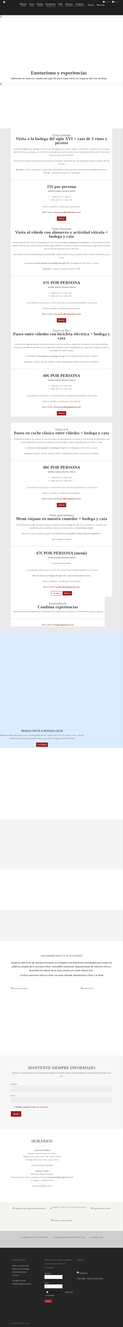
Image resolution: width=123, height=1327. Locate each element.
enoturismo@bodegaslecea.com (67, 212)
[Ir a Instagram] (105, 2)
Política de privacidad (95, 1278)
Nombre (14, 1084)
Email (13, 1095)
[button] (61, 218)
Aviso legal (81, 1278)
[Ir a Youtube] (101, 2)
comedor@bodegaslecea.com (67, 587)
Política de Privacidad (39, 1107)
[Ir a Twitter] (93, 2)
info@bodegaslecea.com (63, 625)
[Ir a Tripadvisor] (109, 2)
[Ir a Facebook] (97, 2)
